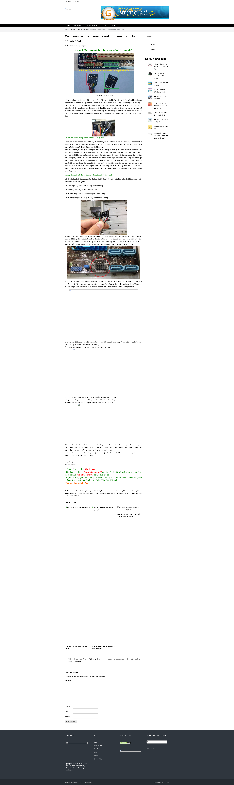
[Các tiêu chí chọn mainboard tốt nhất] (78, 575)
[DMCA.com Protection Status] (125, 742)
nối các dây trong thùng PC (108, 493)
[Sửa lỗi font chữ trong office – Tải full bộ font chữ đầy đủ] (129, 509)
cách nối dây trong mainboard (102, 491)
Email (67, 712)
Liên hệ (96, 755)
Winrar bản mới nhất (92, 472)
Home (68, 25)
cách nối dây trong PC (118, 491)
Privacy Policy (98, 759)
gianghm (83, 46)
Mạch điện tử (78, 25)
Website (67, 716)
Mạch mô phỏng (92, 25)
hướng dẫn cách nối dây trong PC (89, 493)
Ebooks (96, 749)
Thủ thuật (73, 29)
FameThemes (165, 782)
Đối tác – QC (115, 25)
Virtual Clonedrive (84, 475)
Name (67, 707)
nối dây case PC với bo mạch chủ (127, 493)
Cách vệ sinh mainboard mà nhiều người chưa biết (123, 659)
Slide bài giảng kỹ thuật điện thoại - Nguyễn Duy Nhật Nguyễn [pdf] (161, 135)
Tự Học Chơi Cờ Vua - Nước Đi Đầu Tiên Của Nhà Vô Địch (160, 105)
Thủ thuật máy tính (82, 29)
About (96, 742)
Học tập (103, 25)
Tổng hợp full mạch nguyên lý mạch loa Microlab (159, 76)
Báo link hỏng (98, 745)
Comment (68, 680)
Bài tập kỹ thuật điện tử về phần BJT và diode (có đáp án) (161, 66)
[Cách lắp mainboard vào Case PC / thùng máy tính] (104, 575)
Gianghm (152, 50)
